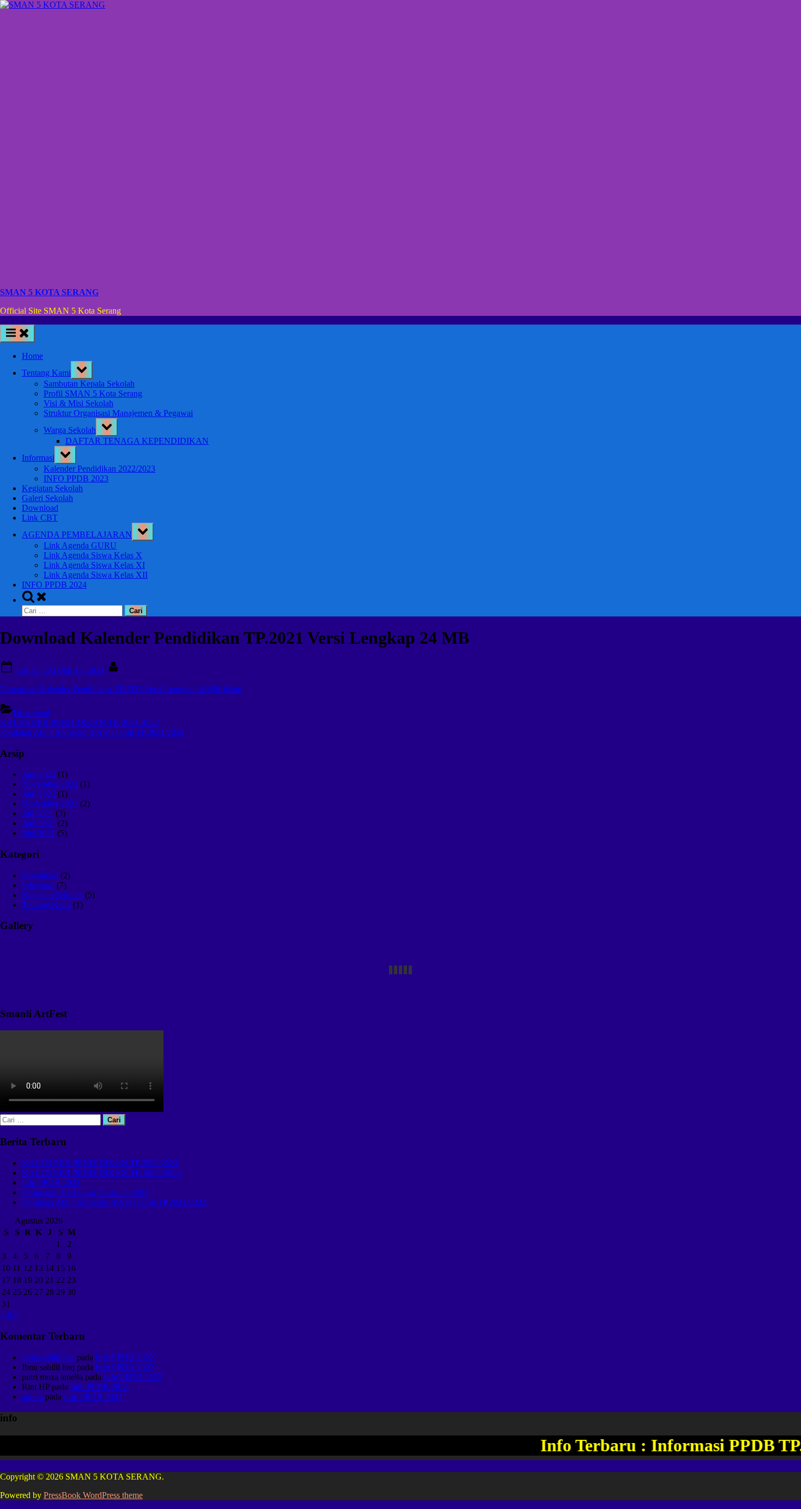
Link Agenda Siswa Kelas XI (94, 565)
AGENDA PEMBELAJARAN (77, 534)
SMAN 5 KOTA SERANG (49, 292)
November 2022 (50, 784)
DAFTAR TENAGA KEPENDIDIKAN (137, 440)
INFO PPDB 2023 (76, 478)
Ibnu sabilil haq (48, 1357)
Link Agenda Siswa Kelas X (93, 555)
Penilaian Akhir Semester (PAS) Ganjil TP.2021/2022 (114, 1202)
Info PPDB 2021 (93, 1396)
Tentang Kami (46, 372)
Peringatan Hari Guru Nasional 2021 (85, 1192)
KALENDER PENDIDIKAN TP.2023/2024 (100, 1163)
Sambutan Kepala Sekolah (89, 383)
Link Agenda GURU (80, 545)
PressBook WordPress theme (93, 1495)
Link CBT (40, 517)
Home (32, 356)
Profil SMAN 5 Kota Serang (93, 393)
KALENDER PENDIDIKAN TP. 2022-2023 (101, 1172)
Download (40, 507)
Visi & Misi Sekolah (78, 403)
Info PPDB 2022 (51, 1182)
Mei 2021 (38, 833)
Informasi (38, 457)
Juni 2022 (39, 793)
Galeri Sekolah (47, 498)
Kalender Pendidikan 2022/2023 (99, 468)
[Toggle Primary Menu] (17, 334)
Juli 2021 (37, 813)
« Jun (9, 1315)
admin (32, 1396)
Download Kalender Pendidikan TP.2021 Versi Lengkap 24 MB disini (121, 688)
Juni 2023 (39, 774)
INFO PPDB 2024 (54, 584)
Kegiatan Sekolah (52, 488)
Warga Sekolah (70, 430)
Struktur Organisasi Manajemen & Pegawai (118, 413)
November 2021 (50, 803)
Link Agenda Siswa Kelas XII (96, 574)
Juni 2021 (39, 823)
